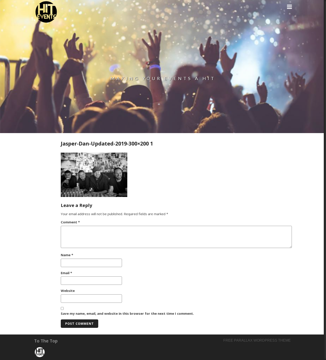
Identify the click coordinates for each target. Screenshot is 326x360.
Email (66, 273)
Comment (70, 222)
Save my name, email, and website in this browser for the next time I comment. (127, 313)
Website (68, 290)
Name (67, 255)
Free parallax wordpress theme (257, 340)
